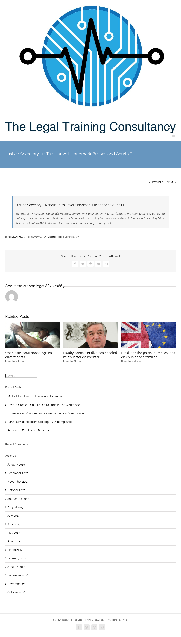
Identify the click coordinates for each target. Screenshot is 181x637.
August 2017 (15, 507)
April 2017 (13, 541)
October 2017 (16, 490)
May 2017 (13, 532)
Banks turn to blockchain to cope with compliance (39, 422)
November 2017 (17, 481)
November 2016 (17, 584)
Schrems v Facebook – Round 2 (28, 430)
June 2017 (14, 524)
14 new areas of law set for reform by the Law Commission (45, 413)
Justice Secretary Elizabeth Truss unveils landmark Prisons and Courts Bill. (71, 205)
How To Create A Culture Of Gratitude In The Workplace (43, 405)
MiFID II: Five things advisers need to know (34, 396)
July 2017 (13, 515)
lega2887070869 (16, 237)
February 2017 (16, 558)
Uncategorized (55, 237)
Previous (158, 182)
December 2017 (17, 473)
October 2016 (16, 592)
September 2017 (18, 498)
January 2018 (16, 464)
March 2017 (14, 549)
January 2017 (16, 566)
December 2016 (17, 575)
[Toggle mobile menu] (174, 135)
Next (170, 182)
